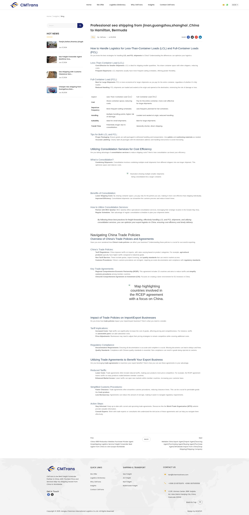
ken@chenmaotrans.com (178, 474)
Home (88, 4)
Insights (151, 4)
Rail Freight (127, 482)
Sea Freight (127, 474)
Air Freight (127, 478)
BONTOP (199, 511)
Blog (62, 16)
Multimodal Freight (130, 485)
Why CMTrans (137, 4)
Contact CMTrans (167, 4)
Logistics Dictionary (117, 4)
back (146, 439)
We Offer (100, 4)
